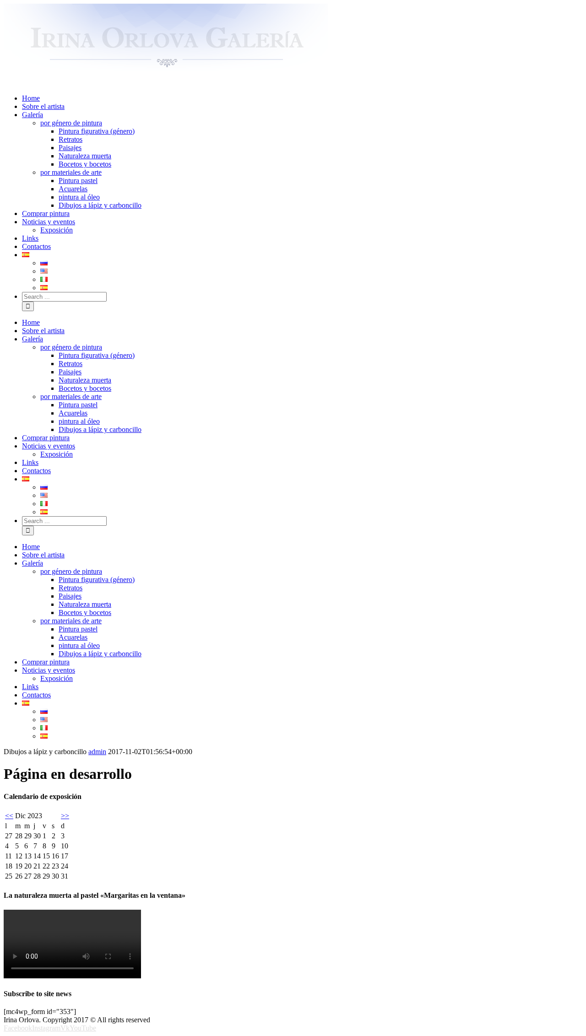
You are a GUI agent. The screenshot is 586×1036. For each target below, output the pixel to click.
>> (65, 816)
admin (97, 751)
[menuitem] (302, 98)
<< (9, 816)
